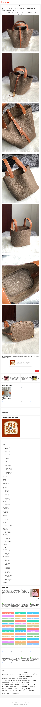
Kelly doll (6, 496)
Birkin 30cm (6, 448)
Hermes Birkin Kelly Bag (28, 699)
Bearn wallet (5, 443)
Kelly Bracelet (7, 551)
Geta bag (4, 479)
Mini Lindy (6, 520)
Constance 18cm (7, 469)
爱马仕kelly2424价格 (25, 701)
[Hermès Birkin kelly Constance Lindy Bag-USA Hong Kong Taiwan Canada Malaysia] (5, 2)
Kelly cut (6, 495)
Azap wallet (6, 550)
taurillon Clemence (20, 636)
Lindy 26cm (6, 516)
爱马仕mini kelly (20, 626)
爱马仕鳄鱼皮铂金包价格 (8, 636)
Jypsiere (4, 487)
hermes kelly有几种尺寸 (33, 636)
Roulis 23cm (7, 537)
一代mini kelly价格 (8, 621)
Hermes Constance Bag (36, 699)
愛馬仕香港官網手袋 (9, 699)
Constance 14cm (7, 468)
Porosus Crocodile (8, 575)
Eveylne (4, 476)
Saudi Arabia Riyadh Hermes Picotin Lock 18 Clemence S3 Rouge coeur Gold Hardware (34, 390)
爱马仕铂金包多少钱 (8, 628)
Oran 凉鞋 (4, 528)
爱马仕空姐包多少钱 (20, 631)
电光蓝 (8, 644)
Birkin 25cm (6, 447)
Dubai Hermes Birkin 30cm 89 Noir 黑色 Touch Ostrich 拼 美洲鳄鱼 (6, 659)
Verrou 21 (6, 547)
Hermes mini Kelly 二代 (20, 633)
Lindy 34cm (6, 519)
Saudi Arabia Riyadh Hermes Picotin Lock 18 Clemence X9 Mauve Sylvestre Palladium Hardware (25, 390)
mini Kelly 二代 (20, 644)
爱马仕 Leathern (5, 556)
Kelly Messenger (5, 512)
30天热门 (13, 702)
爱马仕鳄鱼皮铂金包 (8, 639)
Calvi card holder (5, 460)
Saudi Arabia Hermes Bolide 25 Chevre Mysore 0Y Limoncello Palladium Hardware (25, 592)
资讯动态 (4, 582)
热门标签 (28, 702)
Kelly (9, 5)
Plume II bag (7, 553)
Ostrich (6, 573)
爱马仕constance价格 (33, 633)
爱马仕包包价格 (4, 699)
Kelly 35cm (6, 494)
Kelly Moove (5, 513)
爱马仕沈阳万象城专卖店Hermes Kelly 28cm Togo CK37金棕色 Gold (34, 659)
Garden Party (5, 478)
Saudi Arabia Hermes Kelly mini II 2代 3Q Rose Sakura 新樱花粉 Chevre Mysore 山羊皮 (34, 600)
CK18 (20, 621)
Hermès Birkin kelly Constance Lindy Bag (14, 356)
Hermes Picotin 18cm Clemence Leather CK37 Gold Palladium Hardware (16, 403)
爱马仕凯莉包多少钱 (8, 618)
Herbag (4, 482)
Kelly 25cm (6, 490)
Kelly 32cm (6, 492)
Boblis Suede (7, 560)
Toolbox (4, 540)
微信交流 (22, 702)
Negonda (6, 571)
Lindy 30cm (6, 518)
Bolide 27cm (7, 455)
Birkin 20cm (6, 445)
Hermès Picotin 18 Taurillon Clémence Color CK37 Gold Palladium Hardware (6, 403)
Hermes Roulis (33, 639)
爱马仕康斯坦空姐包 (8, 623)
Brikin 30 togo (20, 628)
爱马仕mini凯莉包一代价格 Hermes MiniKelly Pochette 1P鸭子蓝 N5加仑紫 (15, 659)
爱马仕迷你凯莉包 (20, 623)
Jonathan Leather (7, 568)
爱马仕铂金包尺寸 (8, 626)
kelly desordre (5, 509)
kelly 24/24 (4, 501)
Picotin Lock (28, 5)
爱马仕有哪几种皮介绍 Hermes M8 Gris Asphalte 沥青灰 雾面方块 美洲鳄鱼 (6, 605)
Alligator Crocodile (8, 557)
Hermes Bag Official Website (11, 701)
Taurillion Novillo (7, 577)
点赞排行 (25, 702)
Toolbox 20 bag (7, 541)
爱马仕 (4, 549)
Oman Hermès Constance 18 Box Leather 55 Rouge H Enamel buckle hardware (25, 659)
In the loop (4, 484)
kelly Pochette (7, 523)
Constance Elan (7, 473)
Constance (14, 5)
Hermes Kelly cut (33, 641)
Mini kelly (23, 5)
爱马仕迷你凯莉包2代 (33, 621)
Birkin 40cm (6, 451)
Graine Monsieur (7, 567)
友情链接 (19, 702)
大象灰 (33, 626)
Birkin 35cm (6, 449)
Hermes (20, 618)
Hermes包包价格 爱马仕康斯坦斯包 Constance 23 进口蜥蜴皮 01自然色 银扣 (34, 653)
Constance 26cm (7, 472)
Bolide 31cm (7, 457)
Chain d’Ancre (5, 461)
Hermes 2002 (5, 483)
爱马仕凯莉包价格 (33, 615)
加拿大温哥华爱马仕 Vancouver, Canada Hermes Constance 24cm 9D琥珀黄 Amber (6, 592)
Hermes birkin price (15, 699)
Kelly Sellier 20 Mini (8, 525)
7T (3, 673)
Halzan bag (5, 480)
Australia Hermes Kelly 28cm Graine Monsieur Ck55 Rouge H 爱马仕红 (6, 664)
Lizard (6, 569)
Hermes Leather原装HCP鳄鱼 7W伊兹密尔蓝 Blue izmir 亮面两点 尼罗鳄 (15, 653)
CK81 (21, 673)
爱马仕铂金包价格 (8, 615)
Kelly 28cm (6, 491)
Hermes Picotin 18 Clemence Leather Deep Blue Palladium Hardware (25, 403)
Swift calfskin (33, 618)
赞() (36, 370)
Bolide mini (6, 458)
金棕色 (33, 644)
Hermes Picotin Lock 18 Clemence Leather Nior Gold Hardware (34, 403)
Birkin (6, 5)
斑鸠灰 (20, 639)
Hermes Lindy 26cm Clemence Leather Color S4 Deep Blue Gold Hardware (15, 605)
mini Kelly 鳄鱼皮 (24, 680)
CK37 (18, 673)
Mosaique (4, 527)
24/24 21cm (7, 502)
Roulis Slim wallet (7, 538)
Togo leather (7, 580)
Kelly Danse (5, 507)
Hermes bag (33, 631)
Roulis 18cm (7, 535)
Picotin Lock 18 (7, 531)
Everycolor (6, 565)
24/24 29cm (7, 504)
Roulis (2, 9)
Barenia (6, 559)
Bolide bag (4, 452)
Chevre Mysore (7, 563)
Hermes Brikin (10, 674)
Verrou (34, 5)
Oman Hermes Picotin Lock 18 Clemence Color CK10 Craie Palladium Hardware (6, 398)
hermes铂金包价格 (33, 628)
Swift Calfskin (7, 576)
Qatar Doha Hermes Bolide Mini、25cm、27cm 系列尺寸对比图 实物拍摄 (25, 653)
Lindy (19, 5)
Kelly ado (4, 505)
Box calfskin (7, 561)
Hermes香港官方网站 (22, 699)
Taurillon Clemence (8, 579)
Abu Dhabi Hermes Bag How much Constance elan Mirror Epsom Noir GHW (25, 605)
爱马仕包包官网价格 (19, 701)
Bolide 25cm (7, 454)
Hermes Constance (8, 631)
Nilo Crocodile (7, 572)
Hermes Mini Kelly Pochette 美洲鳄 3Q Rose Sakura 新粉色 (34, 605)
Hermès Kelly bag (20, 615)
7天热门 (16, 702)
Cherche (4, 462)
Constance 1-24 (7, 466)
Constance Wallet (7, 475)
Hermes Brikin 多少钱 (8, 641)
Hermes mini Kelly (20, 613)
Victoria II (6, 554)
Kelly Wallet (6, 499)
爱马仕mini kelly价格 (8, 613)
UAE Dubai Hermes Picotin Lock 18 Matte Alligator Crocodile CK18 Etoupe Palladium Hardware (16, 390)
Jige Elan (4, 486)
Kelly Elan (4, 511)
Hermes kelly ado (31, 701)
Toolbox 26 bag (7, 542)
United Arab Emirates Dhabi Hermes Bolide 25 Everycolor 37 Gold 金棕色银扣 (15, 591)
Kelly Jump (6, 498)
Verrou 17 (6, 546)
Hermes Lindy (8, 633)
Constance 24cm (7, 470)
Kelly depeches (5, 508)
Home (2, 5)
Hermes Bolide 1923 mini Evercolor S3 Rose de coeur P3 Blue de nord (6, 653)
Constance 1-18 (7, 465)
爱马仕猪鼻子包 (33, 623)
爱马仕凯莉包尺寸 (20, 641)
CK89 (33, 613)
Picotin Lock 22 (7, 532)
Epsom (6, 564)
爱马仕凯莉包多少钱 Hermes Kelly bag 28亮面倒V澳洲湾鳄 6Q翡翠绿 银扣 (15, 664)
